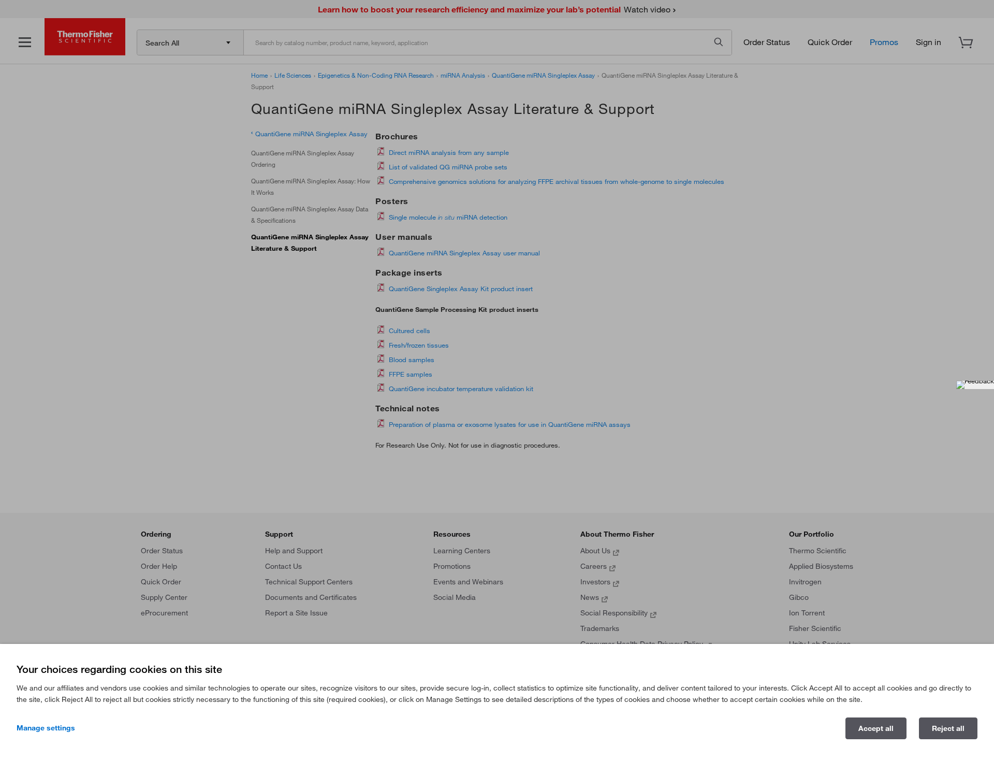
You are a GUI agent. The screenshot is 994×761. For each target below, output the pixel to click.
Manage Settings (46, 728)
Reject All (948, 728)
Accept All (876, 728)
